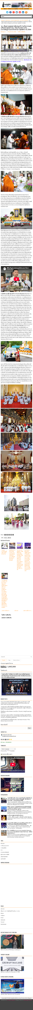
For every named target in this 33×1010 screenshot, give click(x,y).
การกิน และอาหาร (5, 845)
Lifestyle (3, 919)
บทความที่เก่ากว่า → (27, 610)
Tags (9, 660)
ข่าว (2, 850)
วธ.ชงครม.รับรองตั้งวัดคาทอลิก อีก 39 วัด (4, 552)
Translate (12, 750)
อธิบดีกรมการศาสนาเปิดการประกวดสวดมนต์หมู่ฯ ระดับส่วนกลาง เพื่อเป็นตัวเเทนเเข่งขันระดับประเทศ (12, 555)
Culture (3, 915)
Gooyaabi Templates (11, 1000)
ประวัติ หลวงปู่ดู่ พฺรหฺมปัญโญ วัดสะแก (15, 815)
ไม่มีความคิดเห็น (21, 31)
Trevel (2, 922)
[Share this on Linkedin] (13, 535)
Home (2, 20)
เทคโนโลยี (3, 858)
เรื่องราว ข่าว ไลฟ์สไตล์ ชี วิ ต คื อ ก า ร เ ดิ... (10, 911)
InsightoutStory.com (16, 998)
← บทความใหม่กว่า (5, 610)
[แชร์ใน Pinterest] (10, 537)
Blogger (30, 998)
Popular (3, 660)
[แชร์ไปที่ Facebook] (9, 537)
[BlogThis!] (6, 537)
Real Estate (3, 924)
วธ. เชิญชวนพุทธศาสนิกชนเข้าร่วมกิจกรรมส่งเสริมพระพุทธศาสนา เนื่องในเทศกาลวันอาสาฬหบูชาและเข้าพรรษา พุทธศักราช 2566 (16, 27)
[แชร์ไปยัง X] (7, 537)
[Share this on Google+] (9, 535)
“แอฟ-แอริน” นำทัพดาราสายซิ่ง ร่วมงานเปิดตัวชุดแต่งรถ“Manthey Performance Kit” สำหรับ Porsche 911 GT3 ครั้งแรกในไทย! (16, 675)
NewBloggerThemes (28, 1000)
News (2, 913)
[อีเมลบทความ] (2, 537)
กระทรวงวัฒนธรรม (15, 20)
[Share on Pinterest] (11, 535)
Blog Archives (16, 660)
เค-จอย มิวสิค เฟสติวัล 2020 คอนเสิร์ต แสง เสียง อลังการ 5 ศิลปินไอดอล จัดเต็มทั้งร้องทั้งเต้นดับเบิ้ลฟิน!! (19, 823)
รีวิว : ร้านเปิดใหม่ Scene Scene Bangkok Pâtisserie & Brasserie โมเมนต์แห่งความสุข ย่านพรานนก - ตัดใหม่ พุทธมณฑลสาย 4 (19, 832)
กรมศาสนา (7, 20)
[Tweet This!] (7, 535)
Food (2, 917)
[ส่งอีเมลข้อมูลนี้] (4, 537)
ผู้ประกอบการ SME (5, 854)
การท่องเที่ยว (3, 848)
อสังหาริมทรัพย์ (4, 856)
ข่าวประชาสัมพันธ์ (24, 20)
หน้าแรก (16, 610)
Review (2, 843)
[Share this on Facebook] (5, 535)
